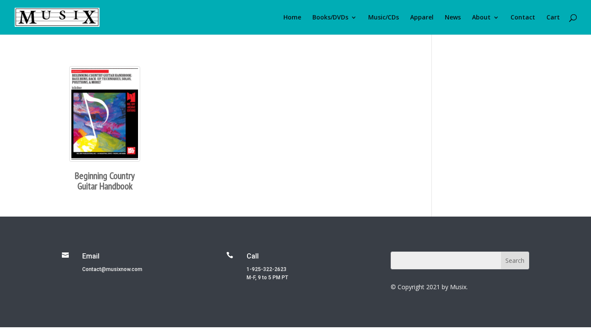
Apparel (422, 17)
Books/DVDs (330, 17)
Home (292, 17)
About (481, 17)
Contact (523, 17)
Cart (553, 17)
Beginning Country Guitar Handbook (105, 180)
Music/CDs (383, 17)
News (453, 17)
